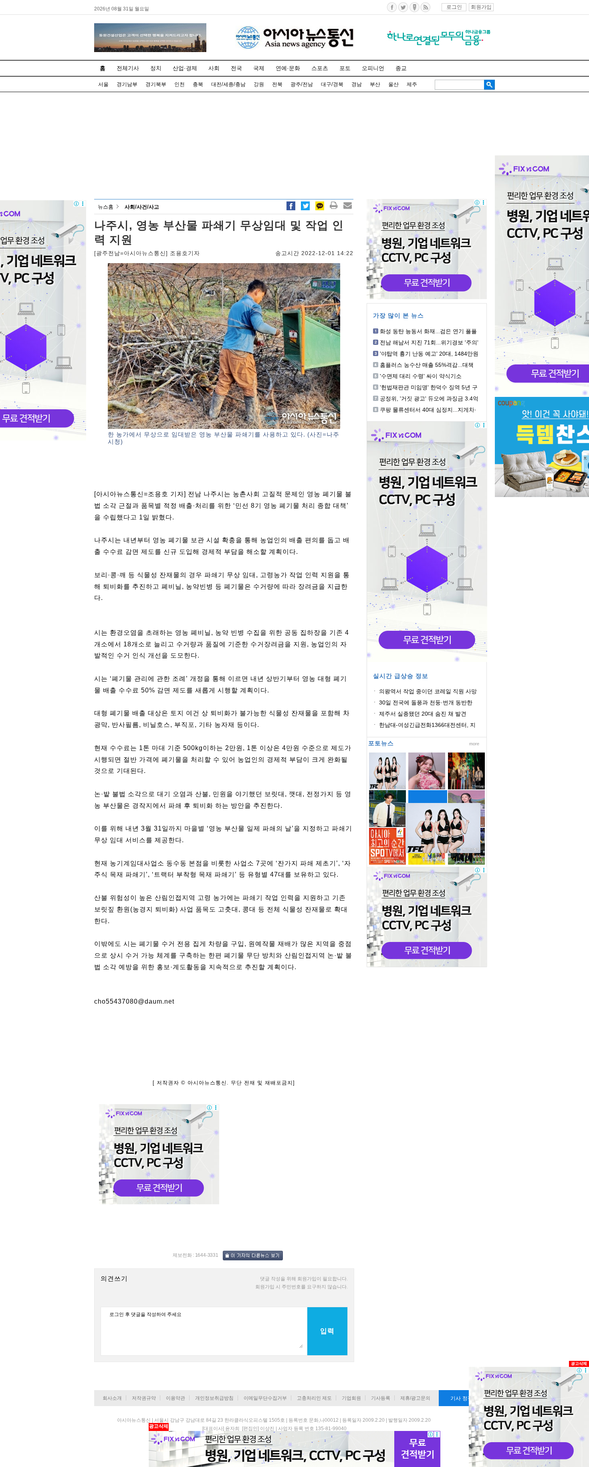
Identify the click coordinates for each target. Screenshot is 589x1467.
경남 (356, 84)
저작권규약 (144, 1398)
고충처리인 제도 (314, 1398)
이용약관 (175, 1398)
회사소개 (112, 1398)
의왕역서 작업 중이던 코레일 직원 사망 (428, 691)
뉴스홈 (105, 207)
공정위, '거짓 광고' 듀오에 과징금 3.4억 (429, 398)
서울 (103, 84)
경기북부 (155, 84)
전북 (277, 84)
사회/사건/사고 (142, 207)
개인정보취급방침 (214, 1398)
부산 (375, 84)
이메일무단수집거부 (265, 1398)
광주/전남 (301, 84)
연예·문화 (288, 68)
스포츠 (319, 68)
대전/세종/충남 (228, 84)
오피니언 (373, 68)
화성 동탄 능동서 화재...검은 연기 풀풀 (428, 331)
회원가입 (481, 7)
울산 (393, 84)
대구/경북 (332, 84)
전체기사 (128, 68)
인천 (179, 84)
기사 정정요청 (466, 1398)
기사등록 (380, 1398)
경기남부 (127, 84)
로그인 (454, 7)
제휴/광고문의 (415, 1398)
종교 (401, 68)
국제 (258, 68)
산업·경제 (185, 68)
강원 (259, 84)
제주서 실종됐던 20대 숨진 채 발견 (422, 713)
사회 (214, 68)
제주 (412, 84)
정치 (155, 68)
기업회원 (351, 1398)
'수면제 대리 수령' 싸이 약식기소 (421, 376)
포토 (345, 68)
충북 (198, 84)
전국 (236, 68)
